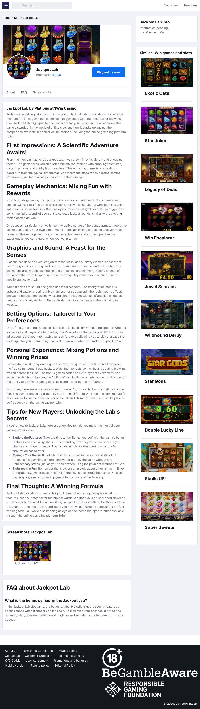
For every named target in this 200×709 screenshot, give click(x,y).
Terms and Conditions (37, 651)
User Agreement (36, 660)
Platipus (55, 75)
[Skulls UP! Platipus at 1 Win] (167, 457)
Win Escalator (159, 237)
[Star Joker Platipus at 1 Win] (167, 120)
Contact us (12, 656)
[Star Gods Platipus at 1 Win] (167, 362)
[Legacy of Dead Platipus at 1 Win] (167, 168)
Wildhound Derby (163, 335)
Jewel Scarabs (160, 286)
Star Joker (156, 140)
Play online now (109, 72)
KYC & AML (12, 660)
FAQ (24, 92)
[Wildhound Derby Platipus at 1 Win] (167, 314)
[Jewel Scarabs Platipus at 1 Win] (167, 265)
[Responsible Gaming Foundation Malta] (135, 689)
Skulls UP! (155, 478)
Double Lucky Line (164, 430)
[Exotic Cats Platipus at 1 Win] (167, 72)
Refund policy (39, 665)
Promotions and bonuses (70, 660)
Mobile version (15, 665)
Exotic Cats (157, 93)
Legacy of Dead (161, 189)
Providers (191, 5)
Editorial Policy (64, 665)
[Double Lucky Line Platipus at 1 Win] (167, 409)
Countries (171, 5)
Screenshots (42, 92)
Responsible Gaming (70, 656)
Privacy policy (67, 651)
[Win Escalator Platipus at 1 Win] (167, 217)
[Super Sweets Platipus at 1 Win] (167, 506)
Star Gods (155, 381)
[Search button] (17, 5)
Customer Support (38, 656)
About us (11, 651)
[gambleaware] (150, 672)
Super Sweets (159, 527)
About (10, 92)
